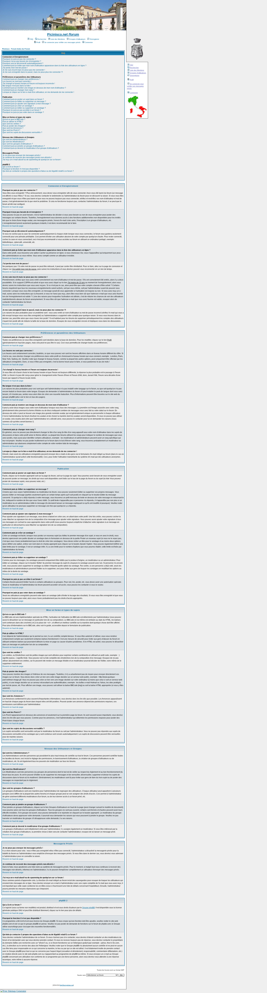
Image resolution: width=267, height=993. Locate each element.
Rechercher (134, 68)
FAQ (131, 65)
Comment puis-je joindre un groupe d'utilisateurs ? (23, 146)
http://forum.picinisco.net (66, 985)
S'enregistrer (134, 75)
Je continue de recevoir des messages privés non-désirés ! (27, 157)
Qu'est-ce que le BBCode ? (13, 119)
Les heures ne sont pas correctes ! (16, 81)
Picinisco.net (57, 34)
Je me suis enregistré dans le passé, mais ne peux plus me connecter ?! (32, 72)
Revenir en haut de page (12, 207)
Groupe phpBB (88, 908)
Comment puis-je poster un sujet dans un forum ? (23, 99)
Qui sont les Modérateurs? (13, 142)
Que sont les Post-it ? (11, 130)
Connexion (134, 93)
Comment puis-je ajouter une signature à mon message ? (26, 104)
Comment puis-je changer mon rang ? (18, 90)
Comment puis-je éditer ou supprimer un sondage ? (24, 108)
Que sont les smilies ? (11, 124)
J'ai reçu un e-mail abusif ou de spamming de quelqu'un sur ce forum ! (31, 160)
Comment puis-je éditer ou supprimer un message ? (24, 101)
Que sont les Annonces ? (12, 128)
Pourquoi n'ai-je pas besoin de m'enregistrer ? (21, 61)
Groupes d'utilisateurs (138, 73)
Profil (132, 80)
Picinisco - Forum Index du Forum (16, 49)
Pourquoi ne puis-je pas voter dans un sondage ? (23, 112)
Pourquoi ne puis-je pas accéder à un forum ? (21, 110)
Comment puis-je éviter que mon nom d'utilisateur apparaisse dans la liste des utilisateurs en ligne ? (44, 65)
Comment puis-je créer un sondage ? (18, 106)
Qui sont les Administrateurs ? (14, 139)
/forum (73, 34)
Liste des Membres (137, 70)
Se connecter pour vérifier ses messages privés (135, 86)
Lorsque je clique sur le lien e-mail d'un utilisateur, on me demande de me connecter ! (38, 92)
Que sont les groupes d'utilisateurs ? (17, 144)
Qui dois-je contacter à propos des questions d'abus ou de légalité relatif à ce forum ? (38, 171)
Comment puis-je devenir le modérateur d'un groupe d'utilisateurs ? (30, 148)
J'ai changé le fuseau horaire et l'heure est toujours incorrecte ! (28, 83)
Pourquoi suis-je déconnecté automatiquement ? (22, 63)
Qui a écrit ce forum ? (11, 167)
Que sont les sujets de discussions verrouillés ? (22, 132)
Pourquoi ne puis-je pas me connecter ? (19, 59)
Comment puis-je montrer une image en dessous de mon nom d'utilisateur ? (34, 88)
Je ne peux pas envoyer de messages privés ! (21, 155)
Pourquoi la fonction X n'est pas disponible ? (21, 169)
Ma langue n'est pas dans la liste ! (16, 86)
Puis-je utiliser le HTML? (12, 121)
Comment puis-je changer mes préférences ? (21, 79)
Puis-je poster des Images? (13, 126)
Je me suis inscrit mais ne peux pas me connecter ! (23, 70)
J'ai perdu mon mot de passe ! (15, 68)
